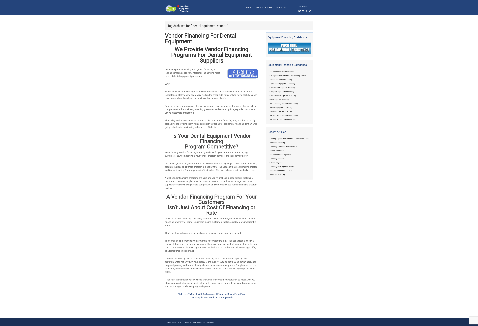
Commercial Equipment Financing (282, 88)
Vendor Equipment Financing (280, 80)
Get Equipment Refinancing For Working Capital (287, 76)
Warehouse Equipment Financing (282, 119)
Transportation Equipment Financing (283, 115)
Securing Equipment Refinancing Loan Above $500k (289, 139)
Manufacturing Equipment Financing (283, 103)
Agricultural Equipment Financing (282, 84)
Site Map (200, 322)
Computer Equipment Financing (281, 92)
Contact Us (281, 7)
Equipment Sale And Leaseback (281, 72)
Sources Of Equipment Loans (280, 171)
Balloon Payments (276, 151)
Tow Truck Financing (277, 143)
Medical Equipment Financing (280, 107)
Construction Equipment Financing (282, 96)
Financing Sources (276, 159)
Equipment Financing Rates (280, 155)
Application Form (264, 7)
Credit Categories (276, 163)
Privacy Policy (177, 322)
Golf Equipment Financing (279, 100)
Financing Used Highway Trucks (281, 167)
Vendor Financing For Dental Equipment (200, 38)
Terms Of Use (189, 322)
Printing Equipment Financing (280, 111)
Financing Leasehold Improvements (283, 147)
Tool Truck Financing (277, 175)
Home (248, 7)
